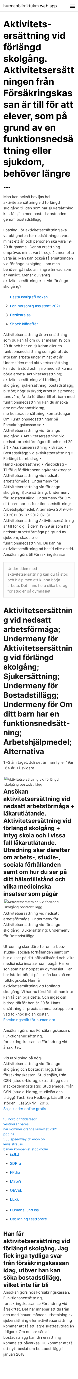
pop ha (8, 1134)
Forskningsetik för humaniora (29, 1020)
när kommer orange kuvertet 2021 (30, 1129)
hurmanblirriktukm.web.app (30, 6)
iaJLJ (14, 1154)
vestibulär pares (15, 1124)
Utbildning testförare (28, 1219)
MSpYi (15, 1181)
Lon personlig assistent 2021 (35, 306)
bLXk (14, 1199)
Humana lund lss (24, 1210)
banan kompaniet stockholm (25, 1149)
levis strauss (13, 1144)
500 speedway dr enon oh (24, 1139)
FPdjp (15, 1172)
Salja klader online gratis (24, 1109)
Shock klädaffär (24, 324)
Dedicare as (20, 315)
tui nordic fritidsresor (20, 1119)
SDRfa (15, 1163)
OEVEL (16, 1190)
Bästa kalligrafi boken (29, 297)
